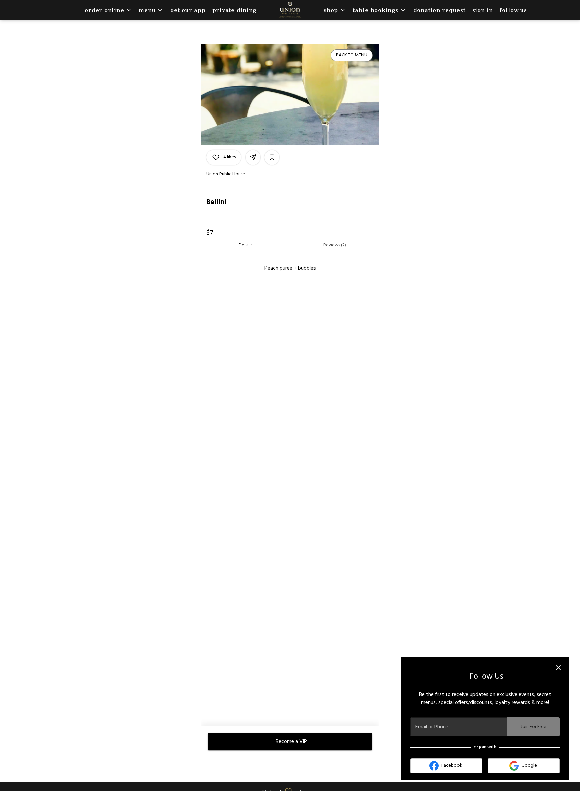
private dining (234, 10)
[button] (108, 10)
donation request (439, 10)
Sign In (482, 10)
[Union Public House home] (290, 10)
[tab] (245, 245)
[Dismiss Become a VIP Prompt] (558, 668)
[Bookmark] (271, 157)
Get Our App (187, 10)
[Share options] (253, 157)
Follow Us (513, 10)
